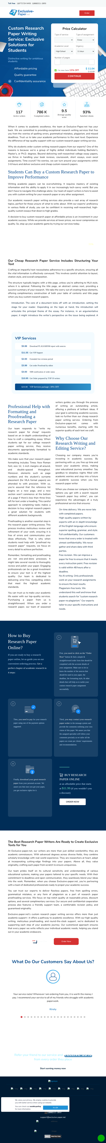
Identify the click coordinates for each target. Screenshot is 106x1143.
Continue (74, 76)
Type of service (61, 35)
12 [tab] (58, 1017)
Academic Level (61, 46)
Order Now (66, 941)
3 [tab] (28, 1017)
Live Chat (43, 941)
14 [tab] (64, 1017)
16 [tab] (71, 1017)
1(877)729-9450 (24, 3)
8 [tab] (44, 1017)
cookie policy (35, 1106)
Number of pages (62, 58)
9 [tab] (48, 1017)
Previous (9, 991)
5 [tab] (34, 1017)
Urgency (79, 46)
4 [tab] (31, 1017)
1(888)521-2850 (39, 3)
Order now (72, 801)
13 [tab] (61, 1017)
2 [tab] (24, 1017)
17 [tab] (74, 1017)
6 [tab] (38, 1017)
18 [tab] (77, 1017)
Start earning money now (53, 1068)
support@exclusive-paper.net (53, 1117)
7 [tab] (41, 1017)
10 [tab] (51, 1017)
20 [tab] (84, 1017)
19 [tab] (81, 1017)
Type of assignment (85, 35)
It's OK (55, 1108)
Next (96, 991)
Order (86, 13)
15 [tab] (68, 1017)
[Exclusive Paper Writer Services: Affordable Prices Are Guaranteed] (22, 12)
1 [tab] (21, 1017)
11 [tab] (54, 1017)
